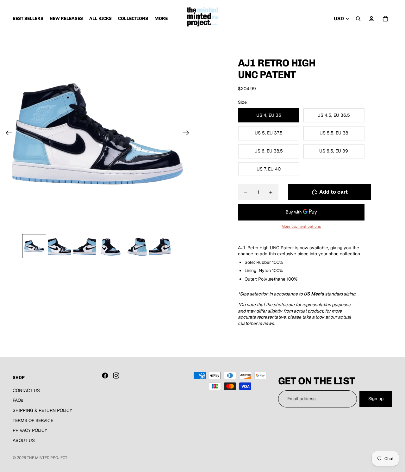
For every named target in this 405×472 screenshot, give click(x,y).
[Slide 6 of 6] (160, 246)
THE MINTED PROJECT (47, 457)
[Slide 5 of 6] (135, 246)
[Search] (358, 19)
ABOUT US (24, 440)
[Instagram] (116, 375)
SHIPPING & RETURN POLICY (42, 410)
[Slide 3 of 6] (84, 246)
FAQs (18, 400)
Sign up (375, 398)
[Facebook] (105, 375)
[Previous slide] (7, 134)
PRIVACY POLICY (30, 430)
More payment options (301, 226)
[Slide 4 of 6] (110, 246)
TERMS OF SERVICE (33, 420)
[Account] (371, 19)
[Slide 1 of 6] (34, 246)
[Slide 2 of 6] (59, 246)
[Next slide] (188, 134)
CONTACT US (26, 390)
